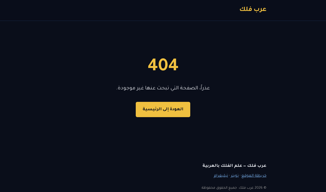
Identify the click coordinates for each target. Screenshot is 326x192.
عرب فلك (252, 10)
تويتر (235, 176)
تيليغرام (221, 176)
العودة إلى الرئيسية (163, 109)
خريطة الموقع (253, 176)
